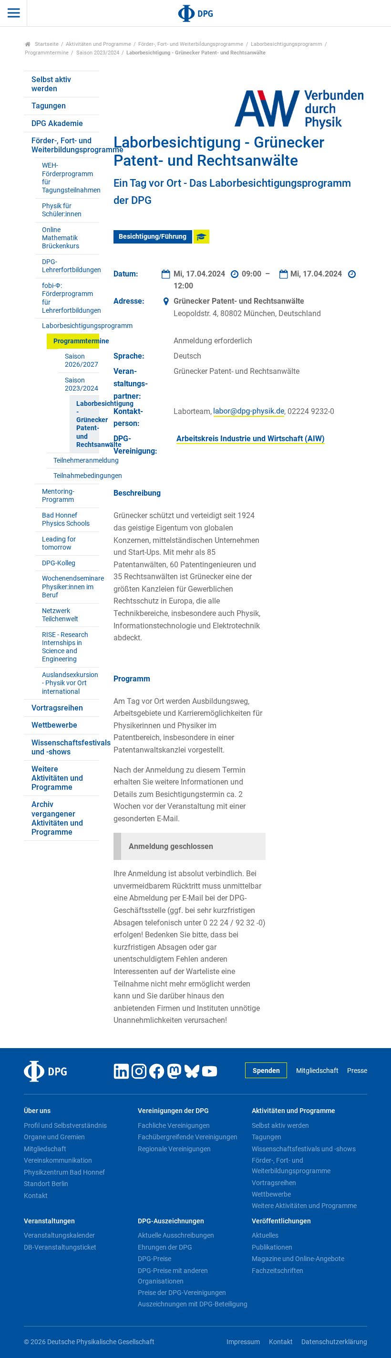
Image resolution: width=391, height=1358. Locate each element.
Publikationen (272, 1247)
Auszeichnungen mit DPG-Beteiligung (192, 1304)
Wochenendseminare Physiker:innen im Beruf (70, 586)
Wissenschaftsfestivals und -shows (65, 747)
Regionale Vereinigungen (174, 1149)
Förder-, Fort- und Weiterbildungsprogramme (190, 44)
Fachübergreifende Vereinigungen (187, 1137)
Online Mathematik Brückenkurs (60, 238)
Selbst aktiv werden (51, 84)
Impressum (243, 1342)
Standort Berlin (46, 1184)
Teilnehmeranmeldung (76, 460)
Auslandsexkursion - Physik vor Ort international (70, 683)
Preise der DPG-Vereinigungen (182, 1292)
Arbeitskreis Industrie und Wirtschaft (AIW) (250, 438)
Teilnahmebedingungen (76, 476)
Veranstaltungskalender (59, 1235)
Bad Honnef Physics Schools (66, 519)
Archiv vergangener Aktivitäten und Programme (57, 818)
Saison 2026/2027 (81, 360)
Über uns (37, 1111)
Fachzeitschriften (277, 1270)
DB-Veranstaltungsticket (60, 1247)
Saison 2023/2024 (97, 53)
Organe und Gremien (54, 1137)
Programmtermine (47, 53)
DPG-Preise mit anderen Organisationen (173, 1276)
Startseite (46, 44)
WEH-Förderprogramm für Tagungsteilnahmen (70, 177)
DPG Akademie (57, 123)
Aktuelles (265, 1235)
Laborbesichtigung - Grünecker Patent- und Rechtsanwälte (87, 424)
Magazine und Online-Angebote (298, 1259)
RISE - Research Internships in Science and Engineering (65, 647)
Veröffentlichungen (281, 1221)
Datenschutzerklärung (334, 1342)
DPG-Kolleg (58, 563)
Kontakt (36, 1195)
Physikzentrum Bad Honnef (64, 1172)
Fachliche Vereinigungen (174, 1125)
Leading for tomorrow (59, 543)
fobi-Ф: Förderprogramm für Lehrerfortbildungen (70, 298)
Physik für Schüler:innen (62, 210)
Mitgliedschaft (317, 1071)
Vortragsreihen (57, 707)
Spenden (266, 1071)
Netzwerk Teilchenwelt (60, 615)
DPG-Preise (154, 1259)
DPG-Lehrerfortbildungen (70, 266)
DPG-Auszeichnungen (171, 1221)
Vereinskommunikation (58, 1160)
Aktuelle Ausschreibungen (176, 1235)
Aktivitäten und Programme (98, 44)
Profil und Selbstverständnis (65, 1125)
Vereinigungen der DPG (173, 1111)
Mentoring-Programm (58, 496)
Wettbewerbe (54, 725)
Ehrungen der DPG (165, 1247)
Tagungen (48, 105)
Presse (357, 1071)
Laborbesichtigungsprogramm (286, 44)
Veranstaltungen (49, 1221)
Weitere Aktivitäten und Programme (57, 778)
